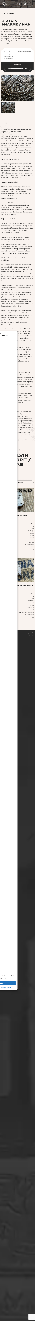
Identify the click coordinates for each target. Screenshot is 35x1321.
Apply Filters (17, 482)
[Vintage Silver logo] (4, 4)
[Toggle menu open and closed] (30, 4)
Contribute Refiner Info (17, 69)
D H (33, 549)
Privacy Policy (6, 987)
